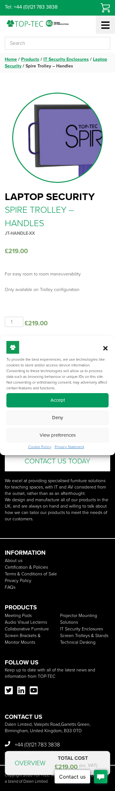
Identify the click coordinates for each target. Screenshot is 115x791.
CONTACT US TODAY (57, 461)
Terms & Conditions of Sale (31, 574)
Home (11, 59)
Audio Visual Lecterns (26, 622)
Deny (57, 417)
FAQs (10, 587)
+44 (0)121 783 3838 (36, 745)
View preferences (58, 435)
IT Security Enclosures (66, 59)
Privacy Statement (69, 447)
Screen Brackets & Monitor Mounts (23, 639)
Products (30, 59)
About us (13, 560)
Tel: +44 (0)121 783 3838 (31, 6)
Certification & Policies (26, 567)
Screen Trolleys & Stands (84, 635)
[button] (105, 348)
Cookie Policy (39, 447)
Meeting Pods (18, 615)
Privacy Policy (18, 580)
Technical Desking (78, 642)
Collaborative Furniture (27, 629)
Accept (57, 400)
